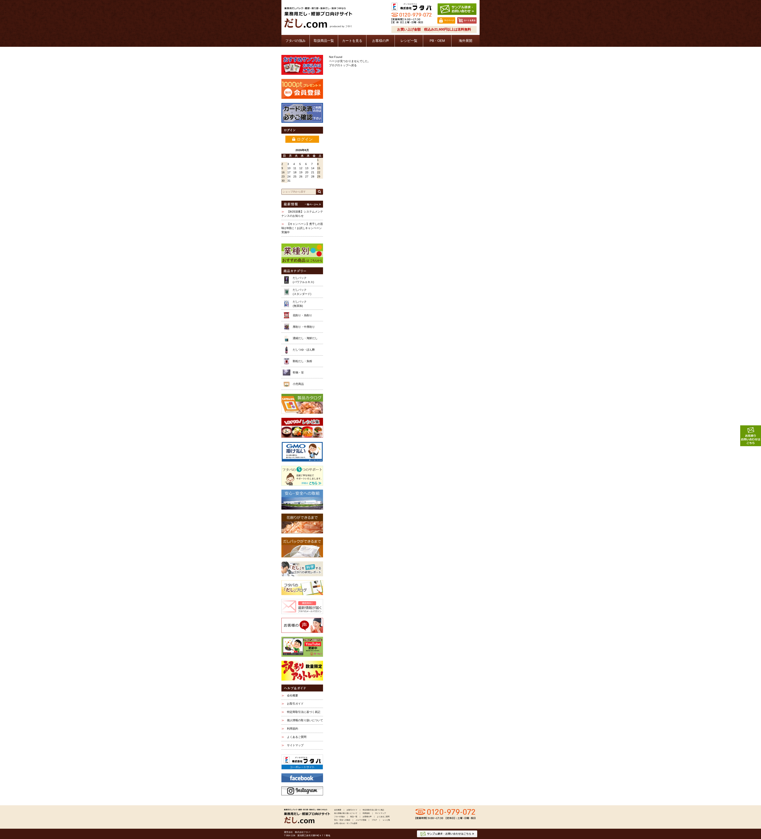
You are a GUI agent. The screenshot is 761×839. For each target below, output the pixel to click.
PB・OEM (437, 41)
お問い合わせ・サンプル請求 (345, 823)
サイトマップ (295, 745)
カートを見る (352, 41)
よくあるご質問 (296, 736)
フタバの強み (295, 41)
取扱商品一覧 (324, 41)
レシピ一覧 (409, 41)
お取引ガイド (295, 703)
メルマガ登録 (361, 820)
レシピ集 (386, 820)
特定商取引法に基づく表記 (303, 711)
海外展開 (465, 41)
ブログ (374, 820)
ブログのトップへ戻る (343, 65)
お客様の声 (380, 41)
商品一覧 (353, 817)
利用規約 (292, 728)
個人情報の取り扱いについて (305, 720)
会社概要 (292, 695)
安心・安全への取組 (342, 820)
